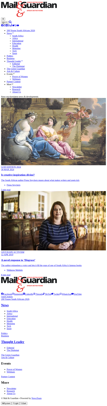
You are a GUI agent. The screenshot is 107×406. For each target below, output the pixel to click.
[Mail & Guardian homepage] (53, 9)
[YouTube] (18, 26)
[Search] (10, 22)
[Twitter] (13, 26)
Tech (9, 326)
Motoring (11, 323)
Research (11, 391)
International (12, 316)
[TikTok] (11, 26)
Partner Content (8, 376)
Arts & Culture (7, 357)
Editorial (10, 348)
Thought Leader (12, 342)
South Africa (12, 311)
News (5, 305)
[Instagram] (4, 26)
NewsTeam (36, 398)
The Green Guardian (10, 355)
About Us (11, 393)
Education (11, 318)
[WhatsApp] (15, 26)
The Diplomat (13, 350)
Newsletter (11, 388)
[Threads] (9, 26)
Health (10, 321)
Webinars (11, 372)
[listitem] (6, 294)
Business (5, 336)
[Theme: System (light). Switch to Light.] (5, 22)
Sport (9, 328)
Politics (4, 333)
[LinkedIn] (7, 26)
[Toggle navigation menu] (3, 19)
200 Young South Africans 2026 (15, 299)
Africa (9, 313)
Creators (9, 296)
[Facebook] (2, 26)
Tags (3, 296)
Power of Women (14, 369)
